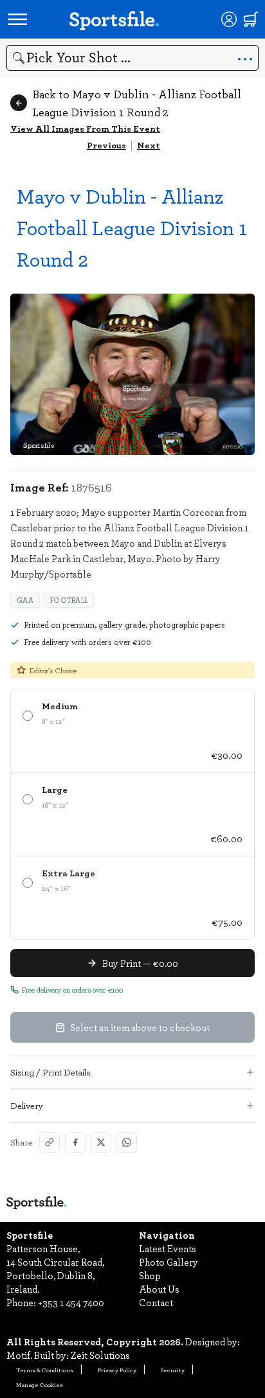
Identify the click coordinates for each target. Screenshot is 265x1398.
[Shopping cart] (251, 19)
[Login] (229, 19)
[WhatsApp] (126, 1142)
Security (173, 1369)
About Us (159, 1288)
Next (148, 145)
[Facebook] (75, 1142)
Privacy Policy (117, 1369)
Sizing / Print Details (50, 1072)
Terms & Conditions (44, 1369)
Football (68, 600)
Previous (106, 145)
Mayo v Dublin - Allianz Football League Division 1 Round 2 (132, 227)
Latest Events (167, 1248)
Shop (150, 1275)
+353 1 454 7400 (71, 1302)
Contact (156, 1302)
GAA (25, 600)
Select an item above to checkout (140, 1027)
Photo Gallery (168, 1261)
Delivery (26, 1105)
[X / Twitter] (101, 1142)
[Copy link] (49, 1142)
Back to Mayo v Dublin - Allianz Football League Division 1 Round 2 (136, 102)
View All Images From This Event (85, 128)
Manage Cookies (39, 1384)
